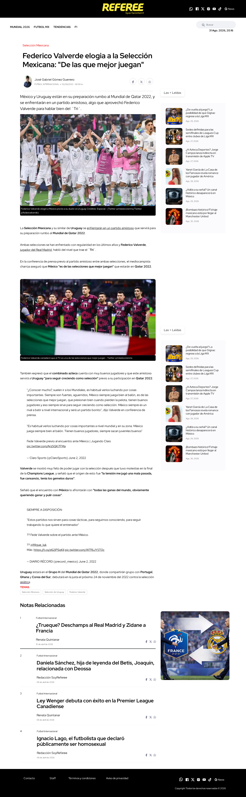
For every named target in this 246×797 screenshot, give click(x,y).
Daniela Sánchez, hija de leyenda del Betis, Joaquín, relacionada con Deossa (95, 665)
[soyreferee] (123, 8)
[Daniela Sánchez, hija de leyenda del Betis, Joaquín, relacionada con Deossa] (195, 682)
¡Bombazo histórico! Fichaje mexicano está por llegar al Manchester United (201, 213)
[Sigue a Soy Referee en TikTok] (220, 9)
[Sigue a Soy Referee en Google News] (229, 9)
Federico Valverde (77, 592)
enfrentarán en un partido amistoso (110, 228)
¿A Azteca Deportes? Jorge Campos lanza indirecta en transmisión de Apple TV (202, 153)
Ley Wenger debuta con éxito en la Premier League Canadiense (95, 703)
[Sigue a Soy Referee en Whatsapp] (191, 9)
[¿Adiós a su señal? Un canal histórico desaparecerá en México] (174, 196)
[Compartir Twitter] (141, 81)
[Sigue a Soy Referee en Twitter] (202, 9)
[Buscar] (203, 24)
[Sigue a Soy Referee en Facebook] (197, 9)
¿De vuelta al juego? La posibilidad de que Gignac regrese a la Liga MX (200, 113)
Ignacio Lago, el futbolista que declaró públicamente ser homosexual (80, 741)
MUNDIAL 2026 (20, 27)
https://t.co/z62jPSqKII (49, 550)
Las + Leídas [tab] (172, 93)
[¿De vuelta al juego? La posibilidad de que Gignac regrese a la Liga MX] (174, 116)
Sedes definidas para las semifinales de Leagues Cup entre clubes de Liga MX (202, 133)
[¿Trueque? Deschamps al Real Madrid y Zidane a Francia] (195, 645)
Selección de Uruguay (54, 592)
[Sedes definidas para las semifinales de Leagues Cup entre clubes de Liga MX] (174, 136)
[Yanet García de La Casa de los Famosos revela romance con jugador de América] (174, 176)
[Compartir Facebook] (133, 81)
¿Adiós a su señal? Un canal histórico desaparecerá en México (201, 193)
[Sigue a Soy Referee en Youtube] (214, 9)
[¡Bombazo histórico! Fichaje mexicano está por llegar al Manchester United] (174, 216)
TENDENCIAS (62, 27)
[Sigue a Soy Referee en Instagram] (208, 9)
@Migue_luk (38, 545)
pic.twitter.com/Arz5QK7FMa (46, 446)
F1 (76, 27)
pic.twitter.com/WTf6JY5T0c (84, 550)
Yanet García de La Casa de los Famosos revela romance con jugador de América (202, 173)
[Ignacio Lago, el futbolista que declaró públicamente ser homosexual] (195, 758)
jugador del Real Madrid (36, 250)
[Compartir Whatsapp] (149, 81)
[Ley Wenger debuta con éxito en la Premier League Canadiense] (195, 720)
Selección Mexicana (30, 592)
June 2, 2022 (77, 458)
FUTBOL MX (41, 27)
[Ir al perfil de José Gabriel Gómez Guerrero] (27, 81)
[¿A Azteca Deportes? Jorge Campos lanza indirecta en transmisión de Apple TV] (174, 156)
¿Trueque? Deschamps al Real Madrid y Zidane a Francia (91, 628)
